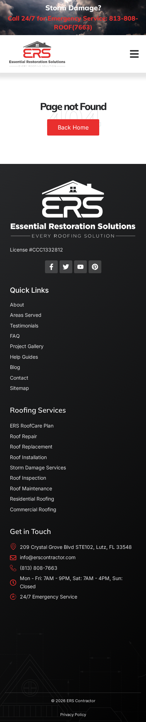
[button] (134, 53)
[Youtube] (80, 266)
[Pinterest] (95, 266)
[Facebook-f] (51, 266)
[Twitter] (66, 266)
